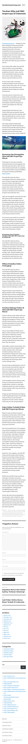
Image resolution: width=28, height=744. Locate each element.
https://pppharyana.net (10, 704)
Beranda (4, 719)
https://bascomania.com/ (10, 708)
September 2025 (8, 623)
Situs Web (5, 566)
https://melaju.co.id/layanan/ (12, 685)
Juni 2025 (6, 628)
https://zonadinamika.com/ (11, 681)
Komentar (5, 532)
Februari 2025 (7, 636)
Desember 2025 (8, 617)
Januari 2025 (7, 638)
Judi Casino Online (8, 651)
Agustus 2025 (7, 624)
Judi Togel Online (8, 656)
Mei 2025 (6, 630)
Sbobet (14, 516)
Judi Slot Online (8, 654)
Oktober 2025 (7, 621)
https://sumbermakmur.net (11, 706)
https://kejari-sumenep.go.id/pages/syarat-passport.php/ (12, 697)
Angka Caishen (6, 173)
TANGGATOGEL (8, 683)
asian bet (20, 511)
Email (4, 559)
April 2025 (6, 632)
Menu (23, 5)
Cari (3, 664)
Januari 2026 (7, 615)
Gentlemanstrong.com (11, 5)
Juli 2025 (6, 626)
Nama (4, 552)
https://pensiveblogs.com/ (11, 710)
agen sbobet (14, 511)
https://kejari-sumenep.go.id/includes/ (14, 689)
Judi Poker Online (8, 652)
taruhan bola (19, 516)
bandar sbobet (16, 514)
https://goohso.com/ (9, 676)
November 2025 (8, 619)
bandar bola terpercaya (7, 514)
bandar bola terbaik (18, 513)
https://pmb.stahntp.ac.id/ (11, 687)
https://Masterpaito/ (9, 712)
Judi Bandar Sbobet (20, 510)
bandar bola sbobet (9, 513)
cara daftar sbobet (9, 516)
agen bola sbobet (7, 511)
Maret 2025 (7, 634)
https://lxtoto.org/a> (9, 701)
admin (5, 510)
